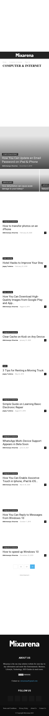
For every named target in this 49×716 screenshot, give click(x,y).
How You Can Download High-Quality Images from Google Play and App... (22, 300)
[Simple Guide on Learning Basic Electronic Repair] (24, 390)
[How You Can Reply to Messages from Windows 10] (24, 501)
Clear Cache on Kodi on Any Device (24, 336)
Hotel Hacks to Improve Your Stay (23, 262)
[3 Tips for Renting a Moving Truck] (24, 356)
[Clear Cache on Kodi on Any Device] (24, 322)
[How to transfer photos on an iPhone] (24, 212)
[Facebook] (10, 698)
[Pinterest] (24, 698)
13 (26, 567)
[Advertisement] (24, 25)
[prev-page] (15, 566)
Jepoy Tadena (8, 266)
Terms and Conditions (10, 708)
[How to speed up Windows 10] (24, 537)
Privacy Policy (23, 708)
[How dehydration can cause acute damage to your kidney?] (19, 184)
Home (4, 62)
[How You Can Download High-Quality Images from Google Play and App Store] (24, 282)
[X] (31, 698)
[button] (4, 55)
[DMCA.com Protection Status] (24, 675)
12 (21, 567)
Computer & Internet (15, 62)
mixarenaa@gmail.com (29, 681)
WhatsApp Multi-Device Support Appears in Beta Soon (22, 442)
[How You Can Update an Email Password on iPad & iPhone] (24, 148)
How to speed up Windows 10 (21, 551)
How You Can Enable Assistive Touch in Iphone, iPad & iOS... (21, 479)
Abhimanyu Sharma (10, 166)
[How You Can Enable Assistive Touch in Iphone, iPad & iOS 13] (24, 464)
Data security (7, 71)
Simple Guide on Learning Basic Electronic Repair (22, 405)
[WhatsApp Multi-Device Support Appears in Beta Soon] (24, 427)
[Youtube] (38, 698)
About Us (34, 708)
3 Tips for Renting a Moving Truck (23, 370)
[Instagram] (17, 698)
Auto (5, 366)
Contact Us (42, 708)
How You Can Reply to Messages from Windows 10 (22, 516)
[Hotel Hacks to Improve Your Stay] (24, 249)
